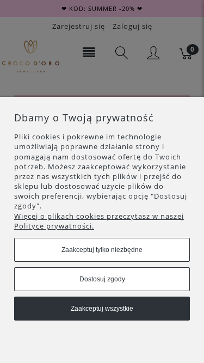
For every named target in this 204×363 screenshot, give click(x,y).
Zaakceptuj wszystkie (102, 308)
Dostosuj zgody (102, 279)
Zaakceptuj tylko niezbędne (102, 250)
